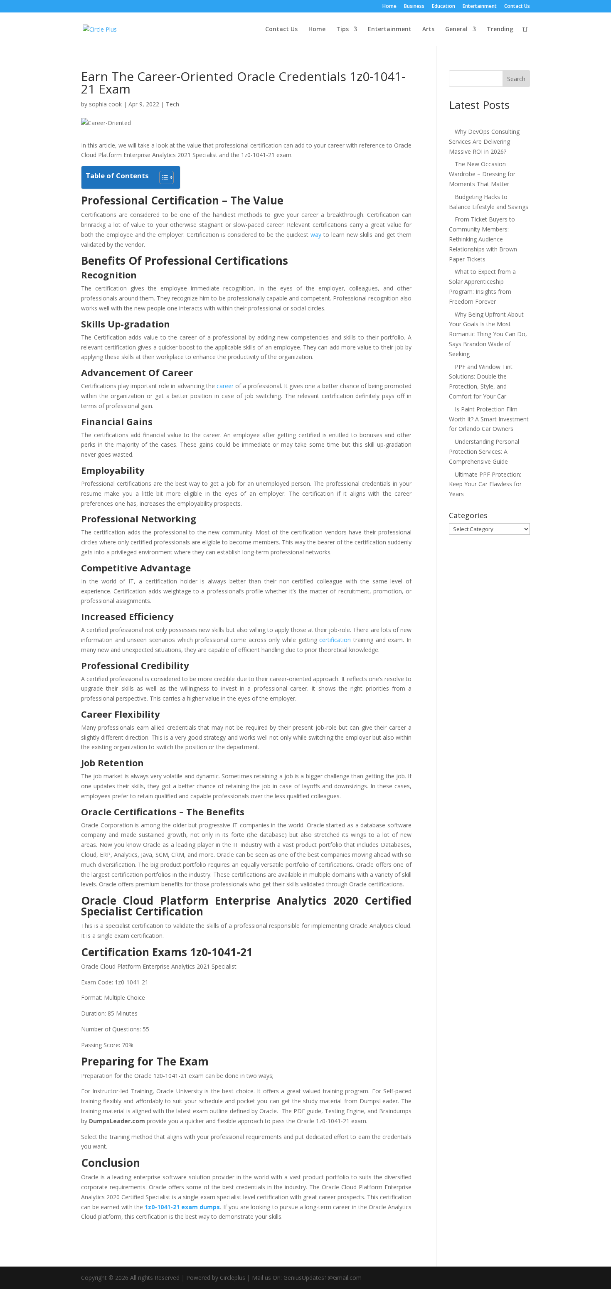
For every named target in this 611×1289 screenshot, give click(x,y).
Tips (342, 29)
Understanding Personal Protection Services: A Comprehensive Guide (484, 451)
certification (335, 640)
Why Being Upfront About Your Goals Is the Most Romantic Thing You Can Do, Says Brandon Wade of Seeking (488, 334)
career (225, 386)
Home (389, 7)
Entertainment (480, 7)
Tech (172, 104)
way (315, 235)
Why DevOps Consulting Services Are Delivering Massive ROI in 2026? (484, 141)
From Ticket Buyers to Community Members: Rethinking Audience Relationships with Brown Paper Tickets (483, 239)
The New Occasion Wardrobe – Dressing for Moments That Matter (482, 174)
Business (414, 7)
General (456, 29)
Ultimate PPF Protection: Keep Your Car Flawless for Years (485, 484)
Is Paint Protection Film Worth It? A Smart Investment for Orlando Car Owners (489, 419)
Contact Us (517, 7)
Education (443, 7)
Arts (428, 29)
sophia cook (105, 104)
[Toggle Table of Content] (162, 177)
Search (516, 79)
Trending (500, 29)
